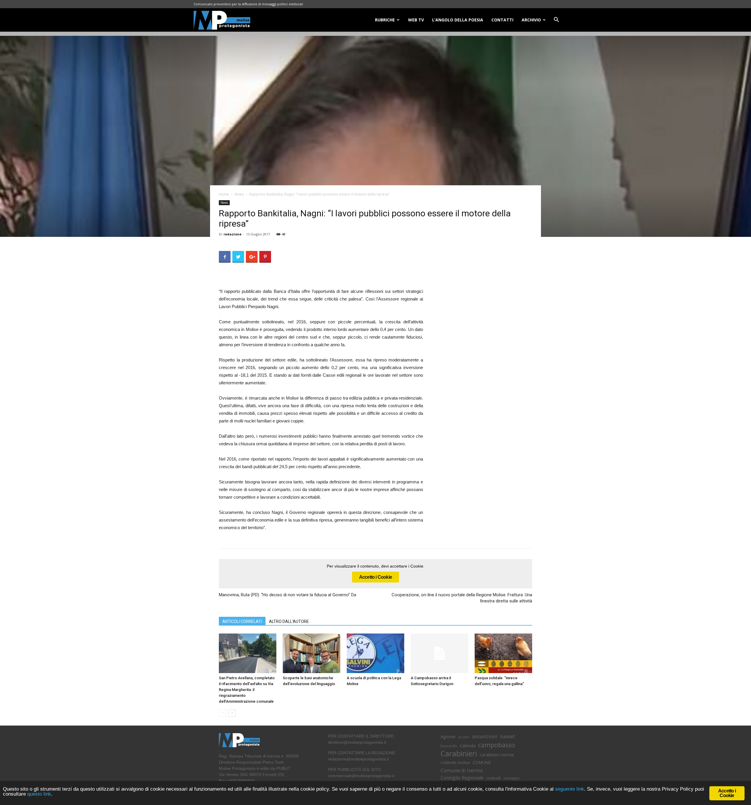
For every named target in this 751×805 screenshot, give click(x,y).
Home (224, 194)
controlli (493, 778)
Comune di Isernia (462, 770)
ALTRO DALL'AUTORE (289, 621)
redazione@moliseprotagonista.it (358, 759)
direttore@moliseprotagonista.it (357, 742)
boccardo (449, 745)
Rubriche (385, 20)
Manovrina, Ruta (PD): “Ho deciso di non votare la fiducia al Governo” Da (287, 594)
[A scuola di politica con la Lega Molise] (375, 653)
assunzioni (485, 736)
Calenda (468, 745)
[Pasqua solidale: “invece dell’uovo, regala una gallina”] (503, 653)
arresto (463, 737)
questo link (38, 794)
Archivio (531, 20)
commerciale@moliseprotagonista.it (361, 775)
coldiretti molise (455, 762)
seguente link (569, 789)
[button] (556, 20)
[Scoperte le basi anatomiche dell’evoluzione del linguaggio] (311, 653)
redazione (232, 234)
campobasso (496, 745)
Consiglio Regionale (462, 778)
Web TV (416, 20)
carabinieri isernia (497, 755)
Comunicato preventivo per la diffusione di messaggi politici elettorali (248, 4)
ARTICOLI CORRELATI (242, 621)
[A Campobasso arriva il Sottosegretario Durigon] (439, 653)
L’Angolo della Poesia (457, 20)
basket (507, 736)
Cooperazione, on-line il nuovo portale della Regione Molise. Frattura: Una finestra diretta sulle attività (462, 598)
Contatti (502, 20)
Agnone (448, 736)
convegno (511, 778)
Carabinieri (459, 753)
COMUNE (482, 762)
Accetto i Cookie (375, 577)
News (239, 194)
